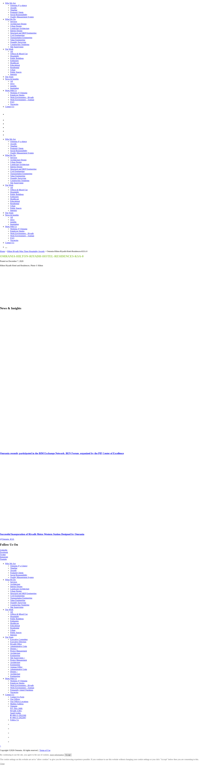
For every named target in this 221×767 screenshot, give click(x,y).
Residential (14, 67)
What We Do (10, 19)
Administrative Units (18, 646)
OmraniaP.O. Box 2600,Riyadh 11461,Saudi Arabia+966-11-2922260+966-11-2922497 (18, 712)
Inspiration (14, 88)
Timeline (13, 10)
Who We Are (10, 3)
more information (57, 755)
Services (13, 21)
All (11, 51)
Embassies (14, 61)
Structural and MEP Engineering (23, 33)
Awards (13, 8)
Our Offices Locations (19, 701)
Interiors (13, 74)
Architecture (15, 584)
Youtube (3, 559)
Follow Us (14, 720)
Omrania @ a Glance (18, 566)
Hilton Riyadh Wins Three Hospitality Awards (26, 251)
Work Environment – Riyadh (22, 97)
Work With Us (11, 90)
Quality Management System (22, 17)
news (12, 84)
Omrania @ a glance (18, 5)
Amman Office (16, 667)
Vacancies (14, 104)
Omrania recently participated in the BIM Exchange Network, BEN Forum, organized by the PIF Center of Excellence (62, 453)
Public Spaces (15, 72)
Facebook (4, 552)
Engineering (15, 655)
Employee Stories (17, 95)
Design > (14, 649)
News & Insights (12, 79)
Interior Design (16, 31)
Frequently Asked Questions (21, 690)
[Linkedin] (7, 120)
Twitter (3, 555)
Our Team (9, 77)
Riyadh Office (16, 644)
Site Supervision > (17, 658)
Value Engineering (17, 40)
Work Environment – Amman (22, 100)
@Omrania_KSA (7, 539)
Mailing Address (17, 704)
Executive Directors (18, 642)
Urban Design (16, 26)
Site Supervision (16, 47)
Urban (12, 70)
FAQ (12, 102)
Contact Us (9, 107)
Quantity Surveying (18, 42)
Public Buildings (17, 58)
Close (2, 764)
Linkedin (3, 550)
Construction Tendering (19, 44)
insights (13, 86)
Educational (15, 65)
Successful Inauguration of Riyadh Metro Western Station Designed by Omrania (42, 534)
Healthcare (14, 63)
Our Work (9, 49)
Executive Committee (19, 639)
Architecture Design (18, 24)
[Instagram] (7, 131)
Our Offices (15, 699)
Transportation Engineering (21, 38)
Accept (68, 755)
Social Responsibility (18, 15)
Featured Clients (16, 12)
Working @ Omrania (18, 93)
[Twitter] (7, 127)
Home (2, 251)
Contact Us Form (17, 697)
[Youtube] (7, 135)
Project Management (18, 651)
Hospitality (14, 56)
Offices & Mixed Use (19, 54)
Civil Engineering (17, 35)
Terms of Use (45, 750)
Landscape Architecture (19, 28)
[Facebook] (7, 124)
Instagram (4, 557)
